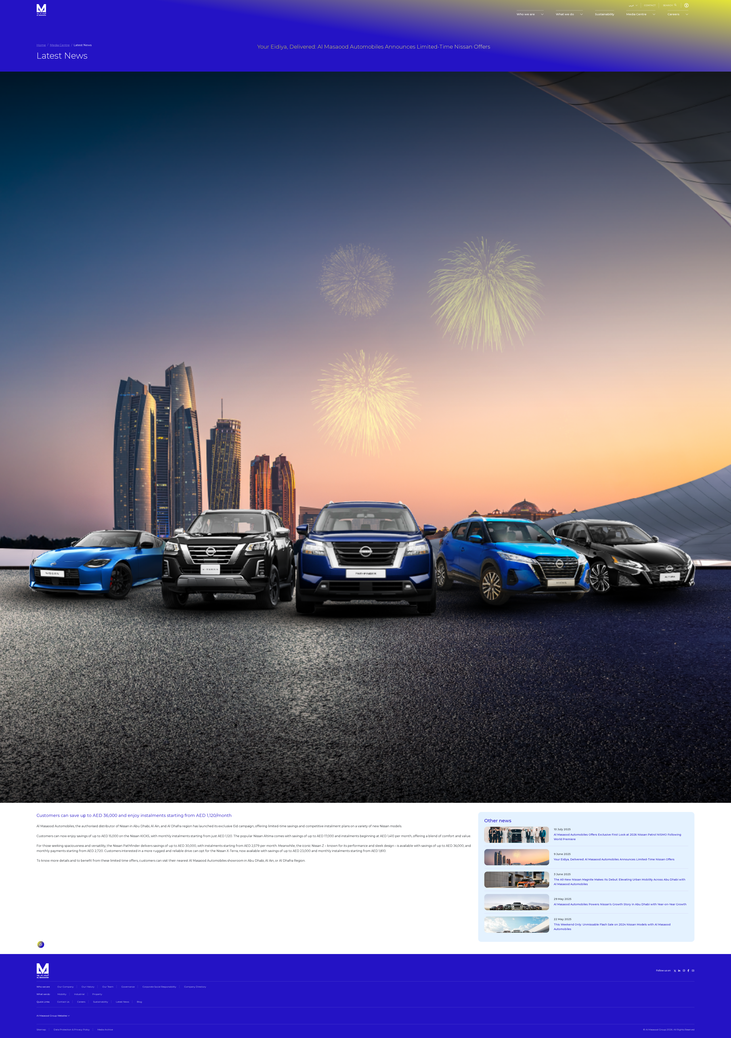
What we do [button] (565, 14)
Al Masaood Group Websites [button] (52, 1015)
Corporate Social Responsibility (159, 986)
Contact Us (63, 1001)
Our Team (107, 986)
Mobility (61, 994)
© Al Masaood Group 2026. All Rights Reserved (668, 1029)
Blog (139, 1001)
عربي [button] (631, 5)
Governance (128, 986)
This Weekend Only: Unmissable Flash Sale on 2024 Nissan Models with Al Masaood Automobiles (612, 927)
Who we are (43, 986)
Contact (650, 5)
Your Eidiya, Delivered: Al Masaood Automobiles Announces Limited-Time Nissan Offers (614, 859)
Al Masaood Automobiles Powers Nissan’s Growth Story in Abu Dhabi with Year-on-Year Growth (620, 904)
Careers (81, 1001)
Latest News (122, 1001)
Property (97, 994)
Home (41, 45)
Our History (87, 986)
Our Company (65, 986)
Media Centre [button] (636, 14)
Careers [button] (673, 14)
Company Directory (195, 986)
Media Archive (105, 1029)
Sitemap (41, 1029)
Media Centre (60, 45)
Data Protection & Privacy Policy (72, 1029)
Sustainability (604, 14)
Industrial (79, 994)
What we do (43, 994)
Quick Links (43, 1001)
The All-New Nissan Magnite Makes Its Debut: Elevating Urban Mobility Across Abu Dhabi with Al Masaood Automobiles (619, 882)
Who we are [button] (526, 14)
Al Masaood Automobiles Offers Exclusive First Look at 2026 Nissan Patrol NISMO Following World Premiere (617, 837)
